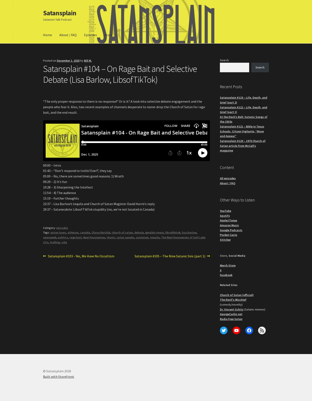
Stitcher (225, 240)
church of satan (122, 232)
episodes (62, 228)
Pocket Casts (228, 235)
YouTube (225, 211)
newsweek (49, 237)
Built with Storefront (58, 376)
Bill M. (88, 60)
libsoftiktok (172, 232)
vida (64, 242)
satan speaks (125, 237)
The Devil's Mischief (233, 300)
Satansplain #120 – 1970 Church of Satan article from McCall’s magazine (243, 145)
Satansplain (59, 13)
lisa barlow (189, 232)
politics (63, 237)
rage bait (76, 237)
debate (139, 232)
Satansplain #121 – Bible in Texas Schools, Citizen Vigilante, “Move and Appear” (242, 131)
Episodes (90, 35)
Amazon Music (229, 225)
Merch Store (228, 265)
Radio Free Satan (231, 319)
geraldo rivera (154, 232)
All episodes (228, 178)
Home (47, 35)
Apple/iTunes (228, 220)
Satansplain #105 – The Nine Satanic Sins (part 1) (170, 256)
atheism (73, 232)
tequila (155, 237)
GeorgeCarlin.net (231, 314)
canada (85, 232)
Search (224, 60)
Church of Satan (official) (237, 295)
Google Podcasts (231, 230)
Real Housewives (94, 237)
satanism (142, 237)
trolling (55, 242)
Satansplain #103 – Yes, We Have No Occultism (81, 256)
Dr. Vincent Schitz (231, 309)
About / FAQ (68, 35)
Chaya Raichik (100, 232)
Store (108, 35)
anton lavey (58, 232)
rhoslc (111, 237)
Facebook (226, 275)
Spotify (225, 216)
